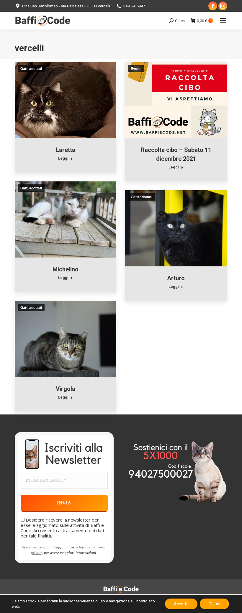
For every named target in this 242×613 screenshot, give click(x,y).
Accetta (181, 603)
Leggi (63, 158)
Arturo (176, 278)
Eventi (136, 69)
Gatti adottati (31, 69)
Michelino (66, 269)
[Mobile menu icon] (223, 21)
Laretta (65, 149)
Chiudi (214, 603)
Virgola (65, 388)
